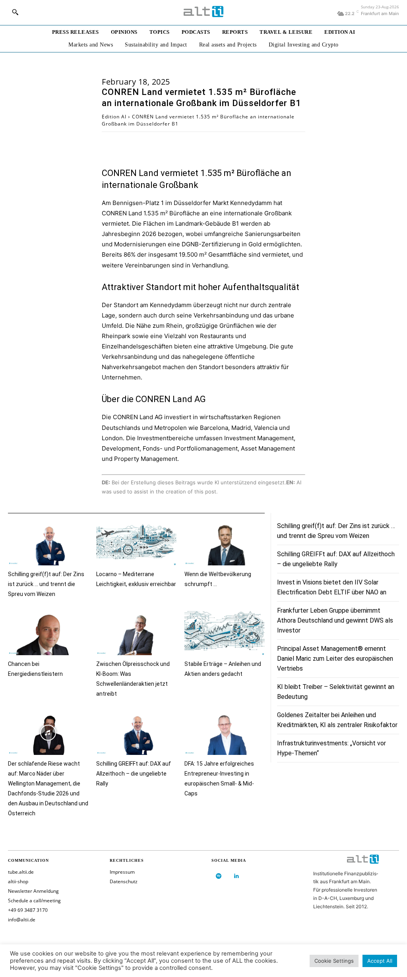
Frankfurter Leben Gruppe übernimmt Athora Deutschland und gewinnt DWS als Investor (335, 620)
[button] (15, 12)
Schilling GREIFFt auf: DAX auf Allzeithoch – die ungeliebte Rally (133, 773)
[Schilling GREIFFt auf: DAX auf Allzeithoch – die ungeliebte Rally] (136, 733)
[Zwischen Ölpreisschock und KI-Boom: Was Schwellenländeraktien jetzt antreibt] (136, 633)
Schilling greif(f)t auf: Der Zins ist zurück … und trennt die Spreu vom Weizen (46, 584)
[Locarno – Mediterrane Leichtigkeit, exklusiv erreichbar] (136, 543)
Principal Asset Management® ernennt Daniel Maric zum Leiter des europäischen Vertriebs (335, 658)
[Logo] (203, 11)
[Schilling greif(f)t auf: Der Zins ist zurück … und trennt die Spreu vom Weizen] (48, 543)
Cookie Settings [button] (334, 961)
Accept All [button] (379, 961)
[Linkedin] (236, 876)
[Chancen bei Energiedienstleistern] (48, 633)
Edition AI (114, 116)
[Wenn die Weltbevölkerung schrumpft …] (224, 543)
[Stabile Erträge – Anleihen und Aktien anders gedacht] (224, 633)
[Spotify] (218, 876)
